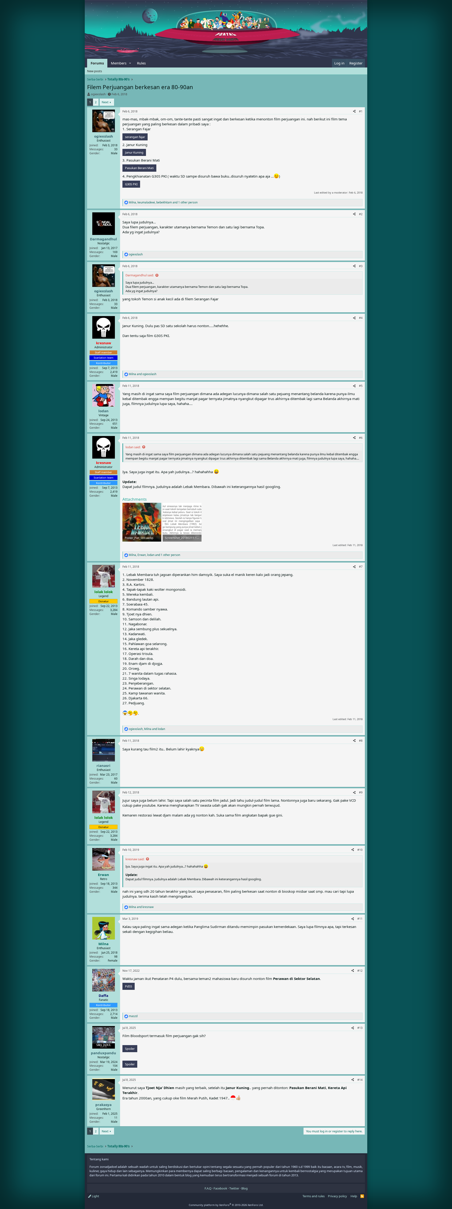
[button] (130, 63)
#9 (361, 792)
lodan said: (133, 447)
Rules (141, 63)
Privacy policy (337, 1196)
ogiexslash (98, 94)
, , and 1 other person (163, 202)
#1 (361, 111)
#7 (361, 567)
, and (147, 729)
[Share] (354, 111)
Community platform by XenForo (226, 1205)
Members (118, 63)
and (142, 374)
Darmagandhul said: (139, 275)
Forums (97, 63)
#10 (360, 850)
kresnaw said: (134, 859)
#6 (361, 438)
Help (354, 1196)
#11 (360, 919)
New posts (94, 71)
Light (95, 1196)
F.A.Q (208, 1188)
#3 (361, 266)
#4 (361, 318)
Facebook (220, 1188)
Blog (244, 1188)
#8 (361, 741)
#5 (361, 386)
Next (105, 102)
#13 (360, 1028)
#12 (360, 971)
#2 (361, 214)
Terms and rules (314, 1196)
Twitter (234, 1188)
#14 (360, 1080)
